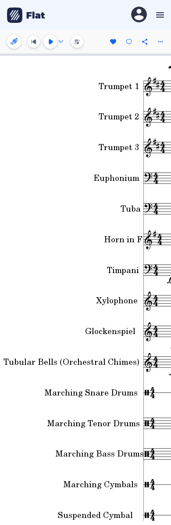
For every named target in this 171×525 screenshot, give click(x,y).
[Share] (144, 41)
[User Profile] (139, 15)
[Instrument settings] (14, 42)
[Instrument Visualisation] (77, 42)
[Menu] (159, 15)
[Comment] (129, 42)
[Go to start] (34, 42)
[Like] (113, 42)
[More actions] (160, 41)
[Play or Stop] (50, 42)
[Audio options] (60, 42)
